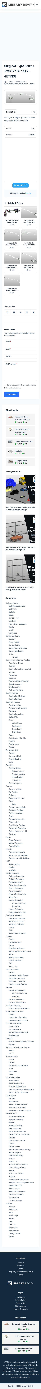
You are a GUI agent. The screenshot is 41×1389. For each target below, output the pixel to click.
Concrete (12, 666)
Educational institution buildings (20, 1149)
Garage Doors (17, 729)
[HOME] (5, 82)
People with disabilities (17, 990)
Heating (11, 867)
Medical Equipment (15, 843)
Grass (11, 1068)
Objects (9, 936)
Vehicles (9, 1204)
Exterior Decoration (16, 888)
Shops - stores (14, 1188)
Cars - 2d (12, 1224)
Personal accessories (16, 999)
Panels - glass (14, 744)
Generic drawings (15, 759)
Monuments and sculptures (18, 855)
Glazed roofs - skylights (17, 738)
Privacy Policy (20, 1300)
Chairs (11, 801)
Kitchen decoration (15, 900)
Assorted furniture (15, 789)
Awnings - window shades (18, 708)
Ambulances (13, 1209)
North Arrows (13, 1101)
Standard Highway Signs (17, 1086)
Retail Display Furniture (17, 825)
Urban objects (11, 1095)
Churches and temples (17, 852)
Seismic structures (15, 684)
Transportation (14, 1197)
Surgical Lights (14, 846)
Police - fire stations (16, 1173)
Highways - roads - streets (18, 1020)
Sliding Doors (16, 732)
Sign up (20, 1275)
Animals (11, 753)
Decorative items (15, 942)
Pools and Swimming (13, 1005)
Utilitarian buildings (15, 1200)
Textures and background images (18, 1047)
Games (11, 945)
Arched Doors (17, 723)
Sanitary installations (16, 651)
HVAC (8, 861)
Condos (11, 1143)
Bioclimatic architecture (17, 1131)
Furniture (9, 786)
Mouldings (12, 678)
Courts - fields (14, 1026)
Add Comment (11, 364)
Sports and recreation (14, 1023)
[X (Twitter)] (14, 312)
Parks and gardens (12, 969)
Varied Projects (11, 1113)
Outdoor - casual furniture (18, 984)
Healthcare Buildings (16, 1155)
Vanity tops (13, 633)
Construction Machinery (17, 696)
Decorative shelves (16, 882)
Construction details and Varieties (18, 660)
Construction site (12, 693)
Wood (11, 1053)
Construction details (16, 714)
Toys (10, 963)
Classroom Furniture (16, 810)
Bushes (11, 1062)
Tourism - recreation (16, 1194)
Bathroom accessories (17, 606)
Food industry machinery (17, 918)
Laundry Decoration (16, 909)
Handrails (18, 451)
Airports (12, 1122)
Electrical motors (18, 771)
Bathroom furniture (12, 603)
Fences (11, 972)
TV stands (12, 834)
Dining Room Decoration (17, 885)
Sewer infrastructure (16, 1083)
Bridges (11, 1014)
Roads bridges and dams (15, 1011)
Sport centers (14, 1035)
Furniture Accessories (16, 819)
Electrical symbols (18, 774)
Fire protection (14, 642)
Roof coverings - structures (18, 681)
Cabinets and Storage (16, 798)
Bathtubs (12, 612)
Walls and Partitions (16, 690)
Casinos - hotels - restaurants (19, 1134)
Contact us (20, 1266)
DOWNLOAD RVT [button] (20, 185)
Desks (11, 816)
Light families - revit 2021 (24, 442)
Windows (12, 747)
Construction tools (15, 699)
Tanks (11, 930)
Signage (12, 1044)
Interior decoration (12, 873)
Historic (9, 849)
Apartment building (15, 1125)
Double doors (16, 726)
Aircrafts (12, 1206)
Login (29, 193)
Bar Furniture (13, 792)
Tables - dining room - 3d (18, 831)
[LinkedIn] (27, 312)
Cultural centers (14, 1146)
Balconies (12, 711)
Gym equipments (15, 1029)
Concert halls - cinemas (17, 1140)
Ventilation (12, 870)
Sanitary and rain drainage (18, 648)
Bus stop (12, 1098)
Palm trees (13, 1071)
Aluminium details (15, 705)
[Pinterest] (20, 312)
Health (8, 837)
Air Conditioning (14, 864)
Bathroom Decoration (16, 876)
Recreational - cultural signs (18, 1032)
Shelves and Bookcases (17, 828)
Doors (11, 720)
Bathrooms (13, 609)
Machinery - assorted (16, 921)
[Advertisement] (20, 33)
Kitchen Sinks (16, 906)
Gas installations (14, 645)
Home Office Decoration (17, 894)
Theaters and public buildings (19, 858)
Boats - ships (13, 1215)
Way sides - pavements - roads (20, 1110)
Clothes (11, 939)
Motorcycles (13, 1228)
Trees (11, 1074)
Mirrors (11, 954)
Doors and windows (13, 702)
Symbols (9, 1038)
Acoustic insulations (16, 663)
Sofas (14, 804)
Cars (10, 1221)
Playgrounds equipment (17, 1107)
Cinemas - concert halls (17, 807)
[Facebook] (7, 312)
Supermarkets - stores (17, 1191)
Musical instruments (16, 957)
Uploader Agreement (20, 1309)
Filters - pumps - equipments (19, 1008)
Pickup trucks (14, 1230)
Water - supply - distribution (18, 1092)
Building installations (13, 636)
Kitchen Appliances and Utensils (20, 951)
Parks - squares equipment (18, 1104)
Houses (11, 1158)
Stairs (11, 654)
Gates (11, 735)
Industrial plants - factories (18, 1164)
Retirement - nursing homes (19, 1179)
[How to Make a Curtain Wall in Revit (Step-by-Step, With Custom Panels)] (20, 568)
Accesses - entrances (16, 1116)
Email (8, 349)
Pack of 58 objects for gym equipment (23, 430)
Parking (11, 1170)
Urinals (11, 630)
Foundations (13, 675)
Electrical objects (15, 783)
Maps (11, 762)
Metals (11, 1050)
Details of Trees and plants (18, 1065)
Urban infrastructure (13, 1077)
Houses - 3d (13, 1161)
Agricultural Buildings (16, 1119)
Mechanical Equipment (14, 915)
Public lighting (14, 1080)
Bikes (11, 1212)
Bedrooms (12, 795)
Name (8, 342)
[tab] (10, 111)
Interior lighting (17, 777)
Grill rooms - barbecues (17, 981)
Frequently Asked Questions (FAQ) (20, 1272)
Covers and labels (15, 756)
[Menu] (36, 4)
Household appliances (16, 948)
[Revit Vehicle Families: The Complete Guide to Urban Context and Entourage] (20, 489)
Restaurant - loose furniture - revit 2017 (22, 418)
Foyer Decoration (15, 891)
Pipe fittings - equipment (18, 624)
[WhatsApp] (33, 312)
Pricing (20, 1269)
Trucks (11, 1237)
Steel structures (14, 687)
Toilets (11, 627)
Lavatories (12, 621)
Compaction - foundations (18, 1017)
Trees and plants (12, 1056)
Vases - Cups (13, 966)
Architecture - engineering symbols (21, 1041)
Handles (12, 741)
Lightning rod (16, 780)
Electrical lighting (15, 768)
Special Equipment (15, 960)
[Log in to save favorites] (34, 112)
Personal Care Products (17, 1002)
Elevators (12, 639)
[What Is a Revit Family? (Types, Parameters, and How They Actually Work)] (20, 529)
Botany (11, 1059)
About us (20, 1263)
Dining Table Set (21, 461)
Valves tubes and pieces (17, 933)
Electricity (9, 765)
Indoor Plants (13, 897)
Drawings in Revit (12, 750)
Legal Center (20, 1297)
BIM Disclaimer (20, 1306)
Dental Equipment (15, 840)
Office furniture (14, 822)
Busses (11, 1219)
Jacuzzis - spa (14, 618)
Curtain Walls (13, 717)
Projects (12, 1176)
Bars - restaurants (15, 1128)
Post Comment (12, 394)
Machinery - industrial (16, 924)
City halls (12, 1137)
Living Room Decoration (17, 912)
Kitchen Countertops (19, 903)
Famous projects (15, 1152)
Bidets (11, 615)
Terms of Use (20, 1303)
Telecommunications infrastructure (21, 1089)
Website (8, 356)
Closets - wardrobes (16, 813)
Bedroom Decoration (16, 879)
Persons (9, 987)
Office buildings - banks (17, 1167)
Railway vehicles (14, 1234)
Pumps (11, 927)
